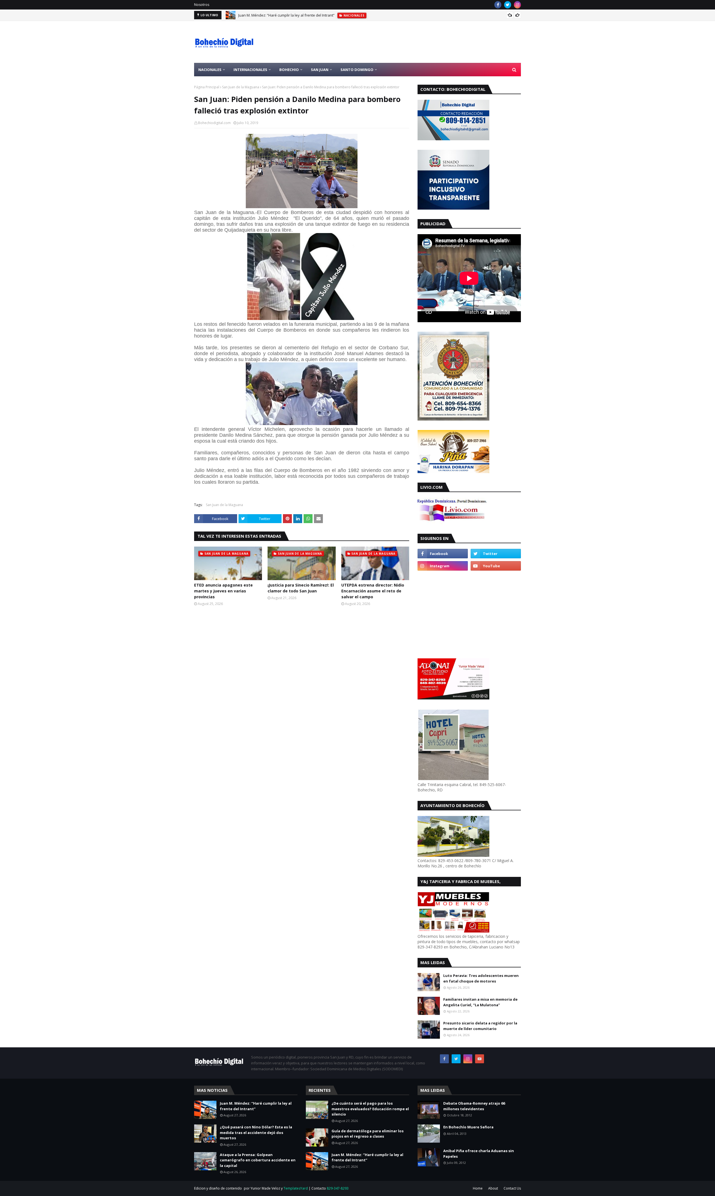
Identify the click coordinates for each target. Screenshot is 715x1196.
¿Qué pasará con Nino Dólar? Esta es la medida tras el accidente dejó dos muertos (256, 1132)
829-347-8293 (338, 1188)
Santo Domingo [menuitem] (356, 69)
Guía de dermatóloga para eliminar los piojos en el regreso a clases (368, 1133)
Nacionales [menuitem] (209, 69)
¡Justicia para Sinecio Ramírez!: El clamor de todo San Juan (301, 588)
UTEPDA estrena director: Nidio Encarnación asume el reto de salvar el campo (372, 590)
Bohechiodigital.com (214, 122)
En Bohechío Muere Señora (468, 1126)
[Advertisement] (419, 41)
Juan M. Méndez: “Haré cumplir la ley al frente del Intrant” (286, 15)
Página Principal (206, 87)
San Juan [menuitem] (319, 69)
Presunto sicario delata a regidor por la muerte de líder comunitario (480, 1026)
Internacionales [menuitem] (250, 69)
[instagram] (517, 4)
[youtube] (496, 566)
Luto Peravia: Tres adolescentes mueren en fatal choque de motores (481, 978)
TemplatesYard (295, 1188)
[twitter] (507, 4)
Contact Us (512, 1188)
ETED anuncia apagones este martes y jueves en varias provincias (223, 590)
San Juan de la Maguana (240, 87)
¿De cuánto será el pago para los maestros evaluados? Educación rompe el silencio (370, 1109)
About (493, 1188)
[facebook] (497, 4)
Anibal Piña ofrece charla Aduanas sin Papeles (478, 1153)
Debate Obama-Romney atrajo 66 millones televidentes (474, 1106)
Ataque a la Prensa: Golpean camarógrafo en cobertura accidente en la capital (257, 1160)
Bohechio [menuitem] (289, 69)
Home (478, 1188)
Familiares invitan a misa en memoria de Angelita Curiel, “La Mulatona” (480, 1002)
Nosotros (201, 4)
